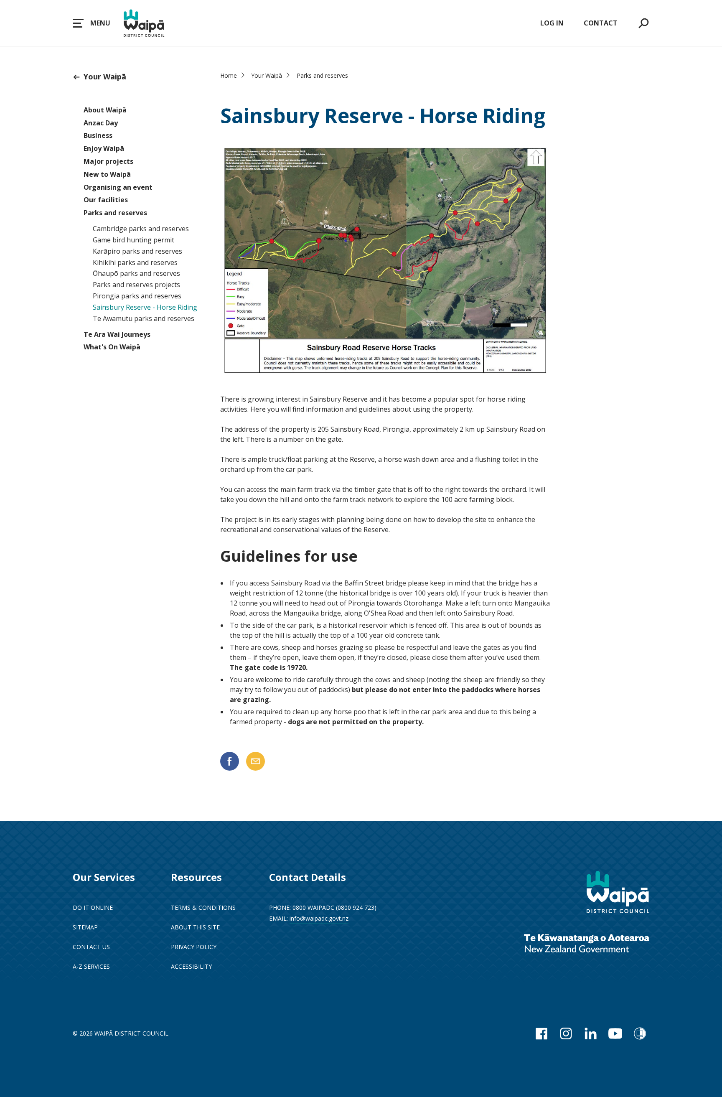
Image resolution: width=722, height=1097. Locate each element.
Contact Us (91, 947)
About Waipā (105, 110)
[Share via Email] (255, 761)
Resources (196, 877)
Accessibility (191, 966)
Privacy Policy (193, 947)
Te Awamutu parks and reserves (143, 318)
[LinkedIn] (590, 1033)
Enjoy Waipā (104, 148)
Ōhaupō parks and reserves (136, 273)
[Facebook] (541, 1033)
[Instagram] (566, 1033)
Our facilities (106, 199)
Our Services (104, 877)
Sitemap (85, 927)
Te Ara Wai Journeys (117, 334)
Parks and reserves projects (136, 284)
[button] (91, 23)
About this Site (195, 927)
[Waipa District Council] (618, 893)
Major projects (108, 161)
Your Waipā (105, 76)
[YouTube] (615, 1033)
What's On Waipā (112, 346)
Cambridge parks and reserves (141, 228)
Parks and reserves (115, 212)
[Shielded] (639, 1033)
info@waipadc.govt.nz (319, 918)
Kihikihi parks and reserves (135, 262)
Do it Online (93, 907)
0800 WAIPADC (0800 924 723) (334, 907)
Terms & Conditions (203, 907)
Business (98, 135)
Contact (601, 23)
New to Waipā (107, 174)
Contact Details (307, 877)
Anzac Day (101, 122)
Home (228, 75)
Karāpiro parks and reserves (137, 251)
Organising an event (118, 187)
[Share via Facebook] (229, 761)
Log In (552, 23)
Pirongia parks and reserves (137, 295)
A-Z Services (91, 966)
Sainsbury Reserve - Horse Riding (145, 307)
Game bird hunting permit (133, 239)
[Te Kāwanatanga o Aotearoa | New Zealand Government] (586, 944)
